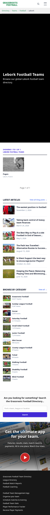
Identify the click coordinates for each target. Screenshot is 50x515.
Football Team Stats (11, 503)
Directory (5, 10)
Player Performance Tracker (14, 507)
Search (25, 415)
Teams (14, 10)
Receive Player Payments (13, 510)
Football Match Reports (12, 483)
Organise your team (11, 496)
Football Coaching (10, 487)
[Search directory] (38, 4)
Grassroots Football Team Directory (17, 476)
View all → (43, 289)
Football (23, 10)
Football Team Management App (16, 493)
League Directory (10, 480)
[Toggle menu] (45, 4)
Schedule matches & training (15, 500)
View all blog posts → (38, 200)
